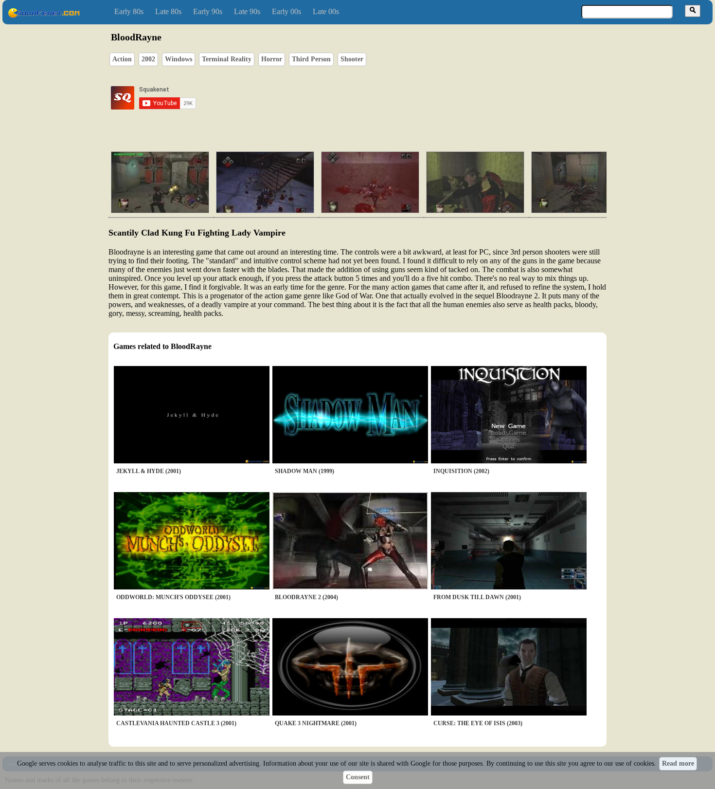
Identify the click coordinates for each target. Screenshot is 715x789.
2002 (148, 59)
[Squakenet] (43, 15)
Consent (358, 777)
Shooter (351, 59)
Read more (678, 763)
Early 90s (207, 11)
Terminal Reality (226, 59)
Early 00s (286, 11)
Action (122, 59)
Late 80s (168, 11)
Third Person (311, 59)
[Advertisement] (385, 98)
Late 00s (326, 11)
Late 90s (247, 11)
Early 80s (128, 11)
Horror (271, 59)
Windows (178, 59)
